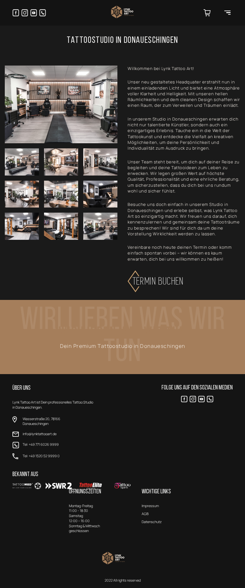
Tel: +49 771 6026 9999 (41, 444)
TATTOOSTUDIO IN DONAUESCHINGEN (122, 40)
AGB (145, 513)
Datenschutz (152, 521)
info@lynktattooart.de (39, 433)
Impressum (150, 505)
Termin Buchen (158, 281)
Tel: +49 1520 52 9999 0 (41, 455)
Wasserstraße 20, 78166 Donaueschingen (41, 421)
